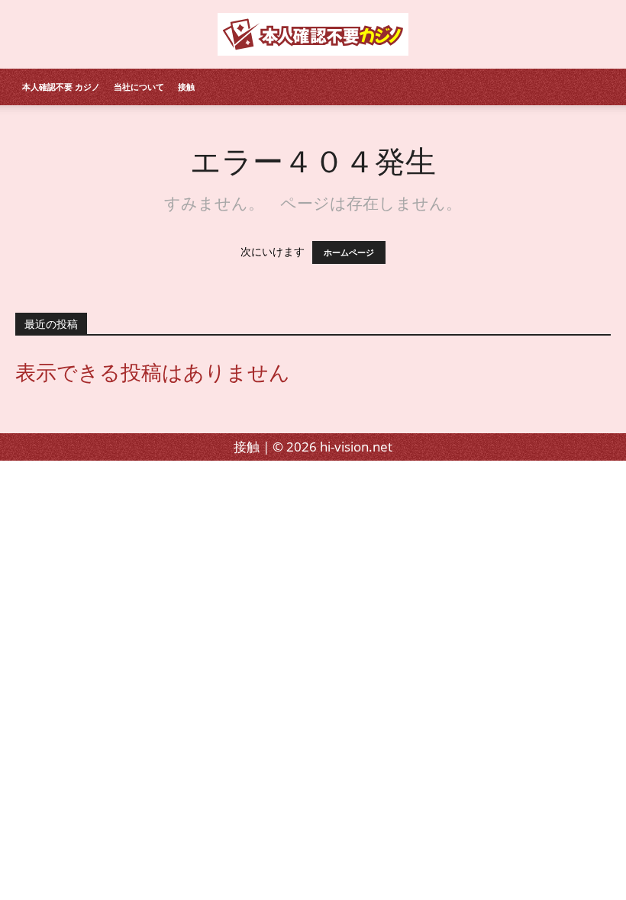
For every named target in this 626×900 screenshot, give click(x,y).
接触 (186, 86)
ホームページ (349, 252)
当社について (139, 86)
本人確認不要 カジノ (61, 86)
